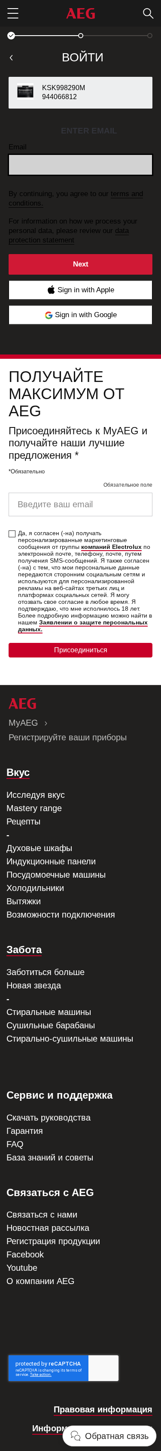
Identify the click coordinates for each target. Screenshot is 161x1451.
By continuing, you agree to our (76, 198)
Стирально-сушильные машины (69, 1038)
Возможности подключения (60, 914)
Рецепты (23, 821)
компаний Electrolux (111, 546)
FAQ (15, 1144)
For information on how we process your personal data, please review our (73, 230)
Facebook (25, 1254)
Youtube (21, 1267)
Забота (24, 949)
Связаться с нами (41, 1214)
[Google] (80, 314)
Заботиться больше (45, 972)
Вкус (18, 772)
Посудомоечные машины (56, 874)
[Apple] (80, 290)
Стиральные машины (48, 1012)
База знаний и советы (49, 1157)
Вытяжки (23, 901)
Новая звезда (33, 985)
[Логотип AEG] (80, 13)
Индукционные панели (51, 861)
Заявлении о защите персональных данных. (83, 626)
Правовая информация (103, 1409)
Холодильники (35, 888)
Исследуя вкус (35, 795)
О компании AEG (40, 1281)
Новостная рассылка (47, 1228)
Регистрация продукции (53, 1241)
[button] (11, 35)
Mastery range (34, 808)
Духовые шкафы (39, 848)
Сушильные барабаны (50, 1025)
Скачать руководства (48, 1117)
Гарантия (24, 1131)
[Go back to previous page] (11, 57)
